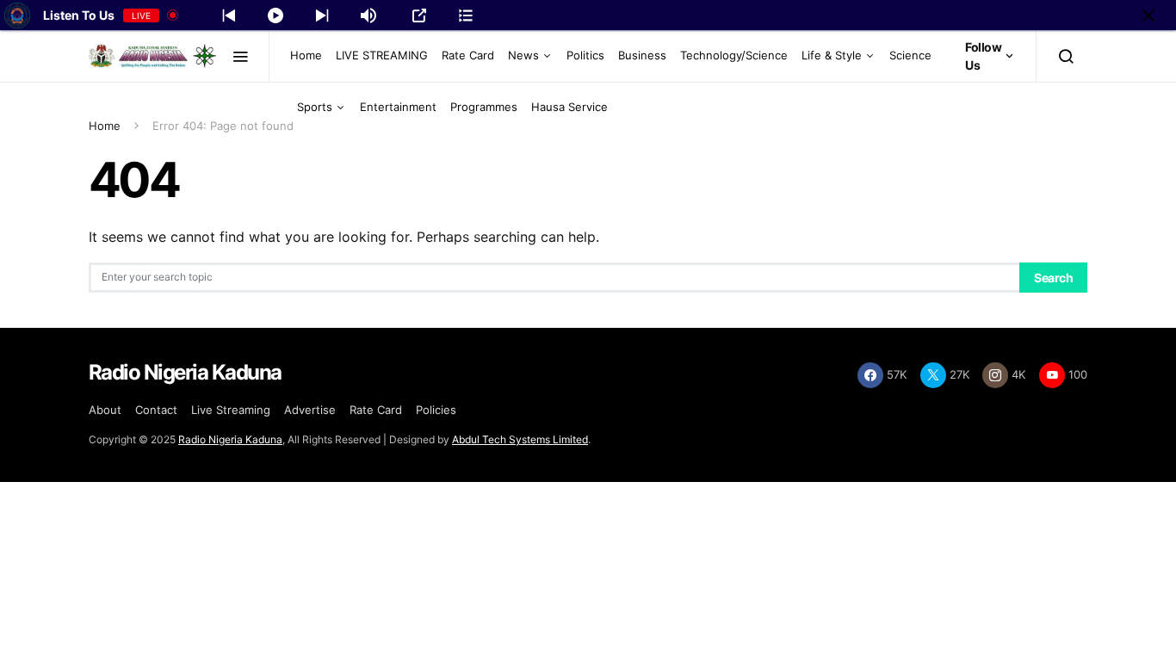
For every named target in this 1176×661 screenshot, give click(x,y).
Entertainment (398, 107)
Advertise (310, 410)
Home (306, 55)
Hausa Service (569, 107)
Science (910, 55)
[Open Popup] (419, 15)
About (105, 410)
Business (642, 55)
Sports (314, 107)
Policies (436, 410)
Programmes (483, 107)
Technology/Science (734, 55)
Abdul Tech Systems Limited (520, 439)
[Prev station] (322, 15)
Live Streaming (230, 410)
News (523, 55)
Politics (585, 55)
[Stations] (465, 15)
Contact (156, 410)
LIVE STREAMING (382, 55)
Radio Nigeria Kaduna (230, 439)
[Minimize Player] (1148, 15)
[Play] (275, 15)
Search (1053, 277)
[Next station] (229, 15)
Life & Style (832, 55)
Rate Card (468, 55)
